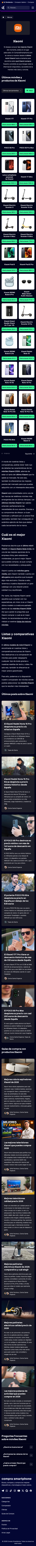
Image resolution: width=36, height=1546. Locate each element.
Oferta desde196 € (27, 387)
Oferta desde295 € (9, 154)
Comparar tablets (20, 2)
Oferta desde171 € (27, 300)
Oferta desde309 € (26, 212)
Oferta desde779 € (27, 241)
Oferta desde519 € (27, 329)
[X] (23, 1490)
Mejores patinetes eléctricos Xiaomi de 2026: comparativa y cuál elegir (17, 1267)
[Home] (3, 7)
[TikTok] (11, 1490)
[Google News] (27, 1490)
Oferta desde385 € (9, 212)
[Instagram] (15, 1490)
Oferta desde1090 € (26, 183)
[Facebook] (31, 1490)
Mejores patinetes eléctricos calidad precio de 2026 (18, 1325)
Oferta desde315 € (9, 270)
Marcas (9, 17)
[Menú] (32, 7)
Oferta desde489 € (9, 124)
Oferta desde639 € (26, 124)
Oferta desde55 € (9, 300)
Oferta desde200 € (9, 387)
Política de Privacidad (10, 1529)
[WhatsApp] (7, 1490)
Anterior (7, 453)
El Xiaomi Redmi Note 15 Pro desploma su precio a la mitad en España (18, 727)
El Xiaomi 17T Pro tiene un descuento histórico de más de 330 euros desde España (17, 957)
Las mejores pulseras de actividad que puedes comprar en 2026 (15, 1394)
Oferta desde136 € (9, 329)
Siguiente (28, 454)
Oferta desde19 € (9, 358)
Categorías (6, 1501)
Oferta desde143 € (27, 358)
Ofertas (4, 1510)
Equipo (4, 1524)
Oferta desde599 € (9, 241)
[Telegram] (3, 1490)
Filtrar (31, 91)
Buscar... (13, 8)
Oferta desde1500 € (9, 183)
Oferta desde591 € (9, 446)
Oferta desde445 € (26, 154)
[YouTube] (19, 1490)
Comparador (6, 1506)
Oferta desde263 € (9, 416)
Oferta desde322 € (26, 416)
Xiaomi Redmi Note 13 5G (21, 549)
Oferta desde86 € (26, 446)
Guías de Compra (8, 1514)
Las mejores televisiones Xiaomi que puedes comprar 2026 (17, 1145)
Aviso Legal (6, 1533)
